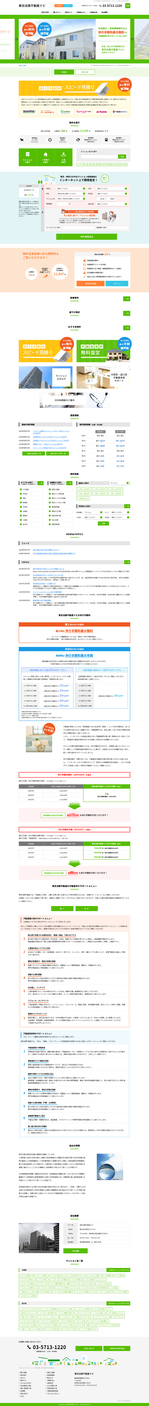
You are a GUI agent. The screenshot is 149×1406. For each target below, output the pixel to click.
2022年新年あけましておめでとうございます (48, 575)
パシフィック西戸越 (83, 1309)
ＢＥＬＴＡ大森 (81, 1321)
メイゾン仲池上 (43, 1280)
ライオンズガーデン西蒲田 (59, 1280)
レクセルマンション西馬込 (28, 1296)
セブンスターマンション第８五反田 (108, 1325)
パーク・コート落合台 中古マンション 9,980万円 (49, 448)
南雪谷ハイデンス (71, 1284)
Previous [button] (16, 39)
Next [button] (132, 39)
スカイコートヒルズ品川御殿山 (98, 1321)
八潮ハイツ (24, 1329)
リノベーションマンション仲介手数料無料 (47, 592)
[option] (74, 39)
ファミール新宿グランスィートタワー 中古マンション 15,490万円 (51, 432)
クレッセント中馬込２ (27, 1280)
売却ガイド (23, 1380)
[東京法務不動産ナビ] (32, 6)
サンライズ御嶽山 (26, 1275)
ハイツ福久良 (119, 1275)
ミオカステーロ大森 (46, 1288)
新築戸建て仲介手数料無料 (42, 600)
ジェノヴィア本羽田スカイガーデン (66, 1288)
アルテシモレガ (85, 1288)
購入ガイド (50, 1378)
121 (121, 445)
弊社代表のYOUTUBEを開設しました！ (46, 550)
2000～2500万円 (116, 489)
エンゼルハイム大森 (86, 1284)
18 (102, 466)
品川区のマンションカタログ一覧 (119, 1303)
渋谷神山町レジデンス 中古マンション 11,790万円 (50, 437)
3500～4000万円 (116, 494)
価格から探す (102, 165)
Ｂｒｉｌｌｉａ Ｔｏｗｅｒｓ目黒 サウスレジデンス (107, 1317)
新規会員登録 (50, 1375)
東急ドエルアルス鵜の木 (42, 1292)
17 (121, 466)
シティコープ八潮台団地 (50, 1309)
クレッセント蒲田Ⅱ (94, 1275)
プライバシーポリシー (53, 1393)
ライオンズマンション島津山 (29, 1325)
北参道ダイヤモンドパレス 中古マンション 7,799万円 (51, 440)
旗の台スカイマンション (28, 1313)
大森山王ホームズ (26, 1292)
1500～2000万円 (100, 489)
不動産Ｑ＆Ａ (50, 1380)
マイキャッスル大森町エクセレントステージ (33, 1284)
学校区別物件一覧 (52, 1388)
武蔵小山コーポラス (81, 1317)
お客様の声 (50, 1383)
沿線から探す (92, 165)
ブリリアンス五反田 (66, 1321)
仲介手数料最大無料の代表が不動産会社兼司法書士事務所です (54, 553)
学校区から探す (112, 165)
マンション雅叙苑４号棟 (65, 1313)
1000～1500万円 (84, 489)
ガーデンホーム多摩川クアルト (85, 1292)
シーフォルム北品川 (98, 1313)
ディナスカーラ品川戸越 (46, 1313)
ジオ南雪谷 (108, 1275)
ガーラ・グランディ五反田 (28, 1321)
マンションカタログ (25, 1383)
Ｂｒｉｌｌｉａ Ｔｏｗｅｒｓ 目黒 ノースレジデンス (55, 1317)
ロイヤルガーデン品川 (70, 1329)
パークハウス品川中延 (53, 1329)
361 (101, 440)
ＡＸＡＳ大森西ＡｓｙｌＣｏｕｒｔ (95, 1280)
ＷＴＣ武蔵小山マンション (116, 1313)
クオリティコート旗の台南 (48, 1321)
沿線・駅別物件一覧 (25, 1388)
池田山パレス (90, 1325)
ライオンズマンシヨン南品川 (50, 1325)
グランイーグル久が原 (105, 1292)
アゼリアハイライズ (82, 1313)
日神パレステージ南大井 (28, 1317)
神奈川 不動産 (51, 1372)
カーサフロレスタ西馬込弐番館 (63, 1292)
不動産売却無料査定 (52, 1391)
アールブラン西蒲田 (121, 1292)
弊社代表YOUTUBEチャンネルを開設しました (48, 569)
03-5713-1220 (112, 5)
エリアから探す (82, 165)
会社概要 (22, 1391)
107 (121, 440)
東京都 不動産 (22, 65)
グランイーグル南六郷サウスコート (74, 1275)
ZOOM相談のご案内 (25, 1385)
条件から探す (123, 165)
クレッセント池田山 (67, 1309)
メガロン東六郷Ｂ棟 (100, 1288)
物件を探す (23, 1375)
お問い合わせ (24, 1393)
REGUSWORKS (127, 1400)
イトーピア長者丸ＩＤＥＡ (89, 1329)
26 (121, 461)
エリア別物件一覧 (52, 1385)
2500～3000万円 (84, 494)
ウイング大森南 (76, 1280)
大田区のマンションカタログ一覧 (119, 1270)
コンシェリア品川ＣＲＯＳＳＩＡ (72, 1325)
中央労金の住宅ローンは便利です (44, 583)
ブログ (22, 1396)
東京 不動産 (23, 1372)
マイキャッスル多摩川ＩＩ (28, 1288)
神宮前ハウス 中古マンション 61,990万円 (47, 444)
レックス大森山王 (37, 1329)
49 (102, 456)
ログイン (22, 1378)
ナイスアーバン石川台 (104, 1284)
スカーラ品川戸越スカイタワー (102, 1309)
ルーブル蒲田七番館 (56, 1284)
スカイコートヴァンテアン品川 (29, 1309)
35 (121, 456)
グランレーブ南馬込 (41, 1275)
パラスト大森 (55, 1275)
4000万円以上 (83, 498)
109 (101, 445)
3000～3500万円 (100, 494)
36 (102, 461)
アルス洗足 (114, 1288)
